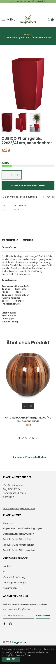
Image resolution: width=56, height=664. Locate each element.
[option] (28, 396)
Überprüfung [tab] (10, 247)
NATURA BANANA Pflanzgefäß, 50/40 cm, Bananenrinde (28, 419)
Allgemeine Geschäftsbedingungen (22, 528)
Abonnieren (43, 615)
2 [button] (23, 438)
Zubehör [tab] (28, 240)
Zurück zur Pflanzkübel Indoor (30, 457)
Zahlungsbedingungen (15, 582)
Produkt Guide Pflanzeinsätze (19, 550)
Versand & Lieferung (14, 577)
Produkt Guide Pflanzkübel (17, 539)
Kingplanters (20, 642)
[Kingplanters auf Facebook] (4, 623)
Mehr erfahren (24, 655)
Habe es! (10, 659)
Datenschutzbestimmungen (18, 533)
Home (27, 34)
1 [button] (19, 438)
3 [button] (26, 438)
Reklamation (10, 588)
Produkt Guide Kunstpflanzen (19, 544)
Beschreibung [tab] (10, 240)
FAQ (5, 571)
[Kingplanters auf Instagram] (10, 623)
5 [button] (33, 438)
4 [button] (29, 438)
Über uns (8, 523)
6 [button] (36, 438)
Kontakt (7, 566)
